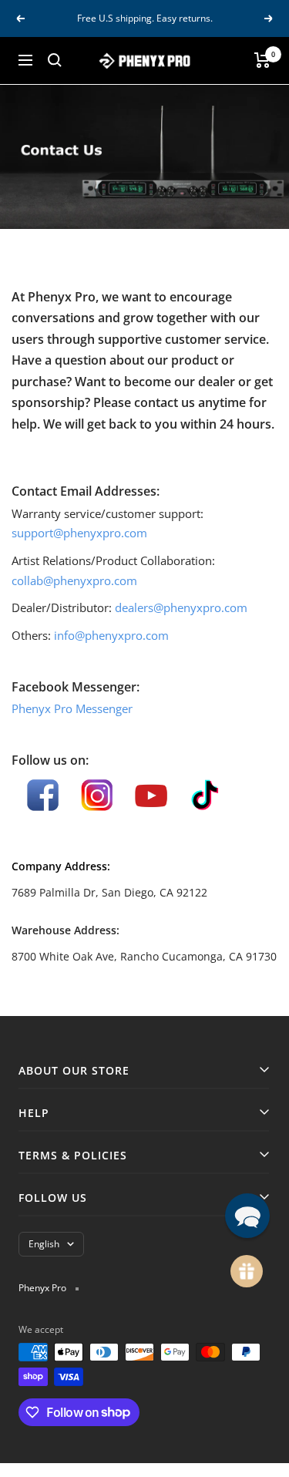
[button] (247, 1215)
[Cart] (262, 60)
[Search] (55, 60)
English (44, 1243)
